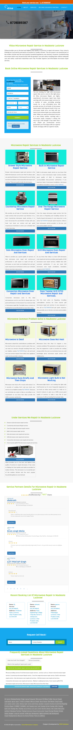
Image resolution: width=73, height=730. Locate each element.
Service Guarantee (33, 660)
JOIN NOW (54, 686)
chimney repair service (25, 704)
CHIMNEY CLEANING (20, 706)
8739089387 (9, 23)
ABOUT (25, 7)
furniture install (54, 704)
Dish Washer (51, 701)
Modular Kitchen (58, 711)
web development (54, 713)
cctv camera (8, 704)
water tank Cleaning (39, 706)
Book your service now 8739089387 (36, 3)
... (27, 588)
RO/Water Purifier (47, 699)
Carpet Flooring (49, 711)
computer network (19, 713)
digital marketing (44, 713)
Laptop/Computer (30, 699)
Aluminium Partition (15, 711)
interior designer (9, 713)
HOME (19, 7)
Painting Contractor (27, 711)
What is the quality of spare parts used (19, 664)
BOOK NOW (20, 185)
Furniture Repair (9, 706)
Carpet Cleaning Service (11, 716)
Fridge (22, 699)
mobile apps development (32, 713)
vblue (10, 8)
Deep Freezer (58, 701)
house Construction (38, 711)
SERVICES (33, 7)
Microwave (39, 699)
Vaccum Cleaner (57, 699)
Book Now (16, 126)
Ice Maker (27, 701)
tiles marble (54, 708)
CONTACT (64, 7)
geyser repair (15, 701)
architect (7, 711)
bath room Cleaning (10, 708)
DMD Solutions (64, 724)
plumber (41, 704)
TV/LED (21, 701)
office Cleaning (59, 706)
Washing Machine (15, 699)
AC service (7, 699)
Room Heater (43, 701)
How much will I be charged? (16, 660)
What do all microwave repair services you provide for (24, 668)
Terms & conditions (39, 716)
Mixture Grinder (35, 701)
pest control (38, 708)
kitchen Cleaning (50, 706)
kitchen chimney (46, 708)
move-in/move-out (29, 708)
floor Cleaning (19, 708)
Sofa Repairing (63, 704)
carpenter (47, 704)
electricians (35, 704)
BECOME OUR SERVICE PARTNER (48, 7)
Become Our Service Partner (25, 716)
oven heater (8, 701)
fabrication (61, 708)
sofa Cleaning (30, 706)
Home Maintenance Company (30, 724)
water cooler (15, 704)
